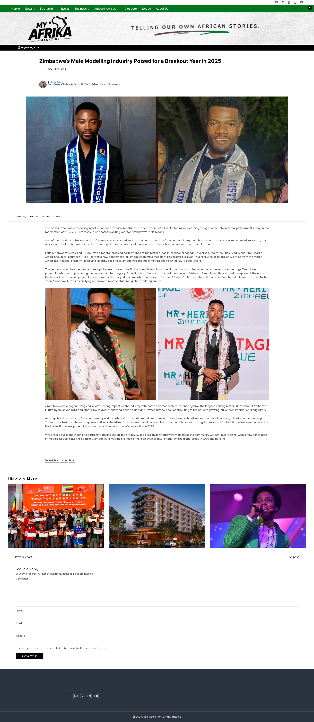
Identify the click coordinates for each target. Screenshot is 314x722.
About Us (162, 9)
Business (81, 9)
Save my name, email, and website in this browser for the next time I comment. (64, 648)
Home (16, 9)
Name (20, 610)
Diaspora (130, 9)
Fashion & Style (52, 460)
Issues (146, 9)
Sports (65, 9)
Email (20, 623)
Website (20, 635)
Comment (23, 578)
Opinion (72, 460)
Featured (46, 9)
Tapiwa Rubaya (57, 82)
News (29, 9)
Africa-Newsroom (106, 9)
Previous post (23, 557)
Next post (293, 557)
